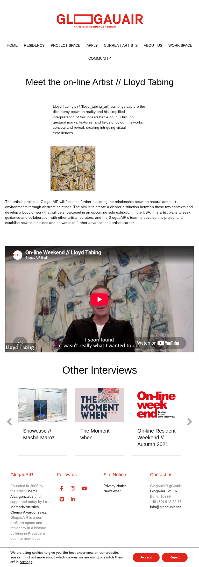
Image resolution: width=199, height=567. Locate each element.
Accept (146, 557)
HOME (12, 45)
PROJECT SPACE (65, 45)
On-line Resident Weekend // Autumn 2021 (156, 437)
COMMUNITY (99, 58)
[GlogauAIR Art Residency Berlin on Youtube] (84, 489)
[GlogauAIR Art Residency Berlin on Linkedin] (73, 499)
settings (26, 562)
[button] (9, 422)
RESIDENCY (34, 45)
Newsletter (112, 491)
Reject (174, 557)
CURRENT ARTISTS (121, 45)
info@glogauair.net (165, 507)
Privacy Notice (115, 486)
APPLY (92, 45)
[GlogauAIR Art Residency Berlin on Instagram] (73, 489)
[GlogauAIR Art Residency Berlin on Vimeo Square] (62, 499)
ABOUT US (153, 45)
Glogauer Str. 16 (163, 491)
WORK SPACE (180, 45)
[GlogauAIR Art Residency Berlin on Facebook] (62, 489)
